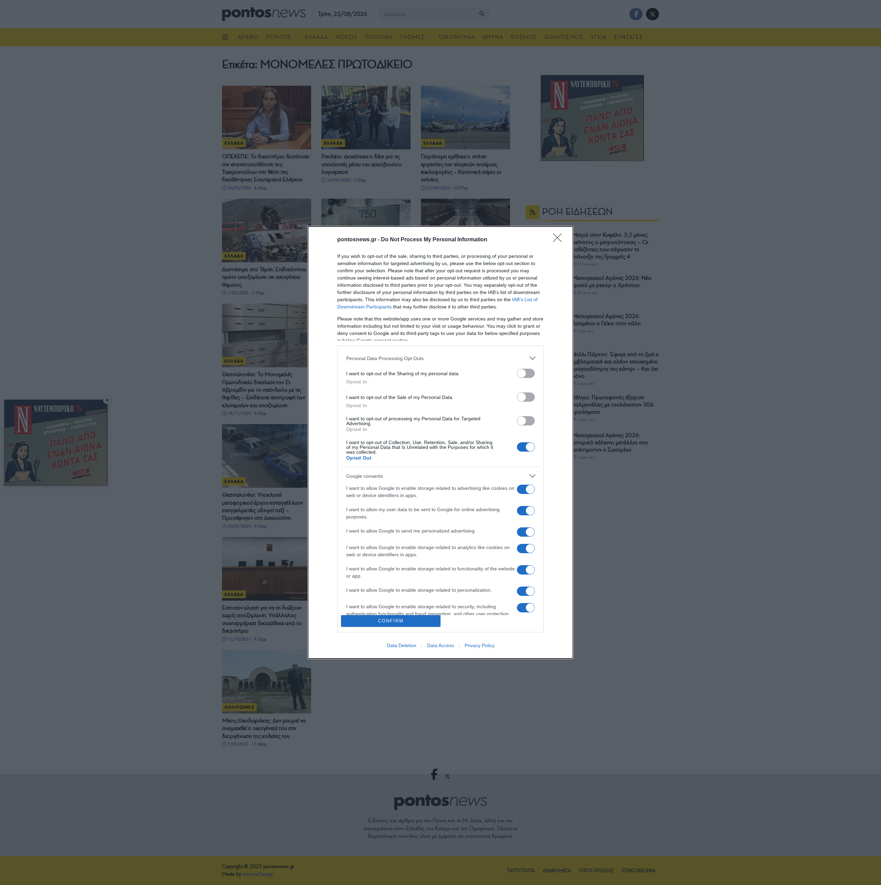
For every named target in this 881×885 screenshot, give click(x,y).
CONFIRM (391, 620)
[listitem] (440, 358)
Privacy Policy (480, 645)
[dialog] (440, 442)
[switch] (526, 373)
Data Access (440, 645)
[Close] (559, 239)
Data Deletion (401, 645)
